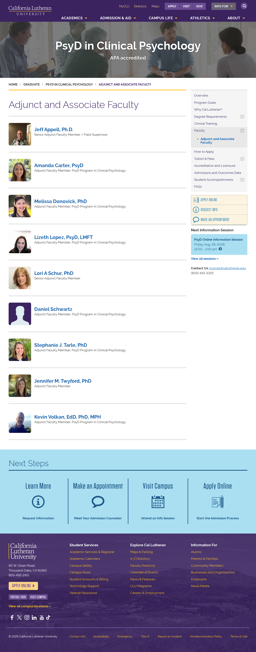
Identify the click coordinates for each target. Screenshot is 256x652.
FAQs (198, 186)
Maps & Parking (141, 552)
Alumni (196, 552)
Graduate (31, 84)
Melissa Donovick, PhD (60, 201)
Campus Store (80, 572)
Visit (186, 6)
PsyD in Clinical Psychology (128, 45)
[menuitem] (223, 6)
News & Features (142, 579)
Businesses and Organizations (213, 572)
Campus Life (161, 18)
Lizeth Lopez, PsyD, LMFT (63, 237)
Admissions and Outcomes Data (217, 173)
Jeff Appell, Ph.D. (53, 129)
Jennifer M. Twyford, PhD (62, 381)
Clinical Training (205, 123)
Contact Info (77, 636)
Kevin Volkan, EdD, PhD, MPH (67, 417)
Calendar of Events (144, 572)
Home (13, 84)
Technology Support (84, 586)
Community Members (207, 565)
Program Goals (205, 102)
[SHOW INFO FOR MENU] (232, 6)
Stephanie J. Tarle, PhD (60, 345)
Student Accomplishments (213, 180)
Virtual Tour (18, 597)
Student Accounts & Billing (89, 579)
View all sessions (203, 259)
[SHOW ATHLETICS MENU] (214, 18)
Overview (201, 95)
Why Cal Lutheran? (208, 109)
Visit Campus (38, 597)
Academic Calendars (85, 558)
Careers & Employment (147, 593)
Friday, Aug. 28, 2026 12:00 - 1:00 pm (218, 244)
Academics (72, 18)
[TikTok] (48, 618)
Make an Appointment (215, 219)
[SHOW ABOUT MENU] (244, 18)
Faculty (199, 130)
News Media (200, 586)
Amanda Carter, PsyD (58, 165)
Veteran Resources (83, 593)
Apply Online (209, 200)
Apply (172, 6)
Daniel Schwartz (53, 309)
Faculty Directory (142, 565)
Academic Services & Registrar (92, 552)
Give (199, 6)
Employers (199, 579)
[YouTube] (41, 618)
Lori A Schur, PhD (53, 273)
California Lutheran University (30, 11)
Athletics (200, 18)
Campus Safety (81, 565)
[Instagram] (27, 618)
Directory (140, 6)
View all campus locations (28, 606)
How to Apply (204, 151)
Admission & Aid (116, 18)
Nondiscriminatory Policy (206, 636)
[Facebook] (12, 618)
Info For (221, 6)
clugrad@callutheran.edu (227, 268)
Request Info (209, 210)
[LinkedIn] (34, 618)
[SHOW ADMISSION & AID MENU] (135, 18)
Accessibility (101, 636)
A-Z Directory (140, 558)
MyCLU (124, 6)
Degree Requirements (210, 116)
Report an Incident (170, 636)
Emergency (125, 636)
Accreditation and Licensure (214, 165)
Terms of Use (238, 636)
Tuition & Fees (204, 159)
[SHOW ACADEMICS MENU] (86, 18)
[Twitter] (19, 618)
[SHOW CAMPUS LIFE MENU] (176, 18)
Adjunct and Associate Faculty (217, 140)
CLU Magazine (141, 586)
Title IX (145, 636)
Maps (155, 6)
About (234, 18)
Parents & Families (204, 558)
